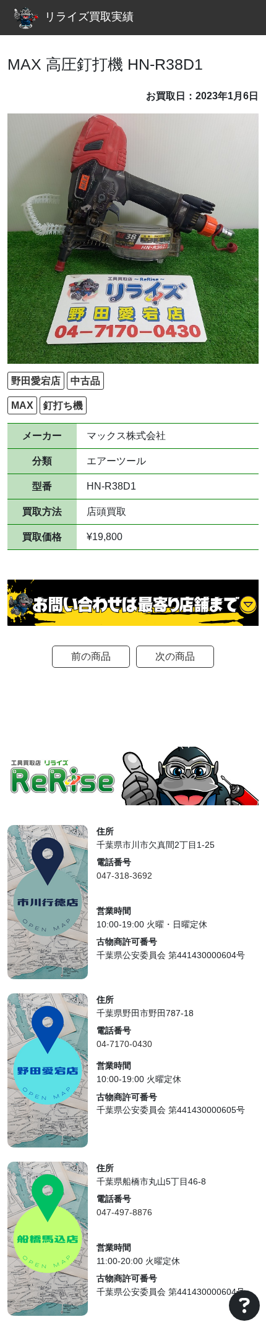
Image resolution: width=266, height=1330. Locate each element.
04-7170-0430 (124, 1044)
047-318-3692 (124, 876)
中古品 (85, 381)
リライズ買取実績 (89, 16)
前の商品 (91, 656)
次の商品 (175, 656)
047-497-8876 (124, 1212)
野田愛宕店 (36, 381)
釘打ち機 (63, 405)
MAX (22, 405)
